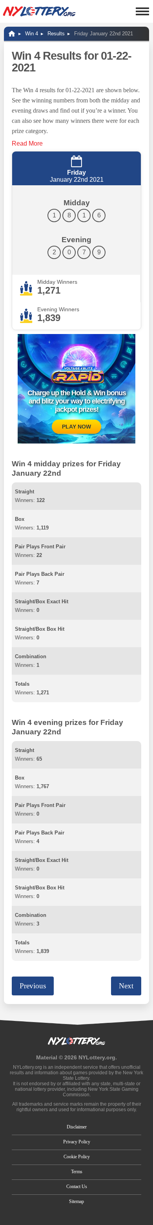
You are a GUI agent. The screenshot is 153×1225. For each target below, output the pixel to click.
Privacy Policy (76, 1142)
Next (126, 986)
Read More (27, 143)
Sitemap (76, 1201)
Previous (33, 986)
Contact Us (76, 1186)
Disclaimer (77, 1127)
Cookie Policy (77, 1156)
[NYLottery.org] (39, 11)
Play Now (76, 427)
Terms (76, 1171)
